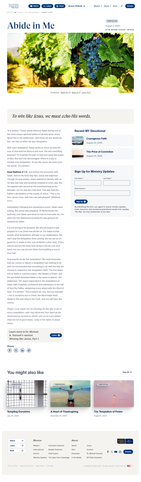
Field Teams (53, 453)
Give (73, 449)
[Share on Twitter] (16, 350)
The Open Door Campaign (59, 457)
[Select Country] (130, 466)
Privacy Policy (13, 466)
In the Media (76, 457)
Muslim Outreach (55, 449)
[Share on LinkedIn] (22, 350)
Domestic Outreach (56, 445)
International (38, 449)
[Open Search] (121, 6)
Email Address (80, 188)
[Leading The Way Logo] (14, 6)
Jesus (89, 445)
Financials (76, 453)
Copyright (49, 466)
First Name (79, 178)
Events (36, 453)
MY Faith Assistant (94, 457)
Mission (36, 445)
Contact (90, 449)
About (74, 445)
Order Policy (40, 466)
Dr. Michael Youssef (94, 453)
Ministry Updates (40, 457)
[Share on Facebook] (9, 350)
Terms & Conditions (27, 466)
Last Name (107, 178)
